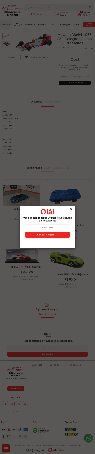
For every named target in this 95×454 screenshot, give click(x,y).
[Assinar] (47, 235)
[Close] (72, 210)
